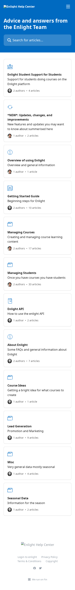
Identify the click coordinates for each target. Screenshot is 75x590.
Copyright (52, 561)
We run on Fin (39, 579)
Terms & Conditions (29, 561)
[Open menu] (68, 6)
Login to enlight (27, 557)
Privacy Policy (49, 557)
